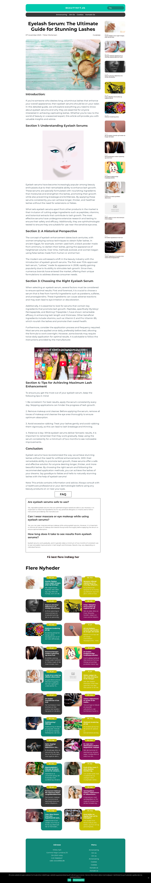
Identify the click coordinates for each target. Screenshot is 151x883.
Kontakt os (90, 15)
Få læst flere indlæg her (63, 557)
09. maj (90, 695)
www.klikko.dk (59, 861)
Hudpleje (96, 35)
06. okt (89, 601)
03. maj (90, 811)
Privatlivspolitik (79, 880)
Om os (72, 15)
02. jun (51, 578)
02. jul (51, 787)
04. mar (90, 740)
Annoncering (61, 15)
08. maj (90, 718)
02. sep (51, 625)
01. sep (90, 764)
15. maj (90, 787)
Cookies (80, 15)
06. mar (90, 578)
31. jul (90, 625)
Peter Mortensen (50, 35)
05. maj (51, 740)
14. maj (51, 811)
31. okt (51, 601)
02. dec (51, 764)
